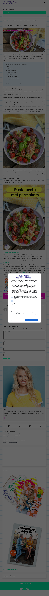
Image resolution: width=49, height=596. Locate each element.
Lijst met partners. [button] (29, 310)
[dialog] (24, 298)
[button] (24, 304)
